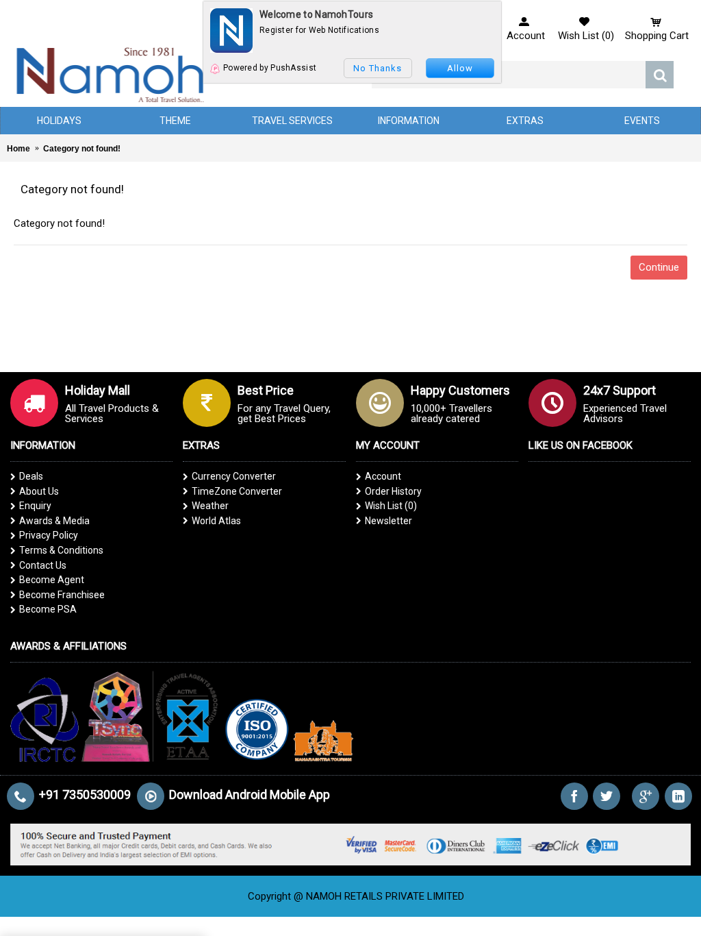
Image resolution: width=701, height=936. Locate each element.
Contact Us (42, 565)
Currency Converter (234, 476)
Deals (31, 476)
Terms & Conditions (61, 550)
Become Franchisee (62, 594)
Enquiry (35, 505)
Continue (659, 267)
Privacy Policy (48, 535)
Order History (393, 491)
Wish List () (391, 505)
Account (383, 476)
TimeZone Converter (237, 491)
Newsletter (388, 520)
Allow (460, 68)
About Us (39, 491)
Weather (210, 505)
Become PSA (48, 609)
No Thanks (377, 68)
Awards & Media (54, 520)
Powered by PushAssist (269, 68)
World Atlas (216, 520)
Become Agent (51, 579)
